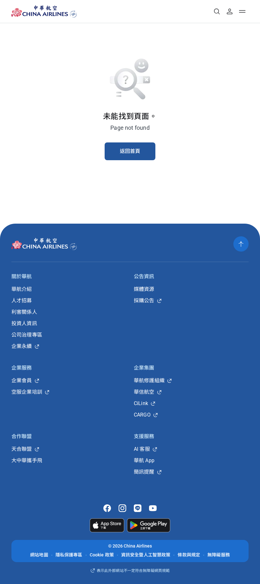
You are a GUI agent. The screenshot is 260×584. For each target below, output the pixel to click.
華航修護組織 (149, 380)
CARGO (142, 415)
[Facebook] (107, 508)
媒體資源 (144, 289)
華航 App (144, 460)
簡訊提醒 (144, 472)
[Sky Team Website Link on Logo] (73, 11)
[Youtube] (153, 508)
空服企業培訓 (26, 392)
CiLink (141, 403)
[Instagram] (122, 508)
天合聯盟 (21, 449)
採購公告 (144, 301)
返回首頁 (130, 151)
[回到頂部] (241, 244)
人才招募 (21, 301)
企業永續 (21, 346)
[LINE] (138, 508)
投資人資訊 (24, 323)
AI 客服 (142, 449)
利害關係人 (24, 312)
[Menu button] (242, 11)
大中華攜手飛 (26, 460)
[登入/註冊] (229, 11)
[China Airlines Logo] (38, 11)
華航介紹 (21, 289)
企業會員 (21, 380)
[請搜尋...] (217, 11)
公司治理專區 (26, 335)
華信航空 (144, 392)
